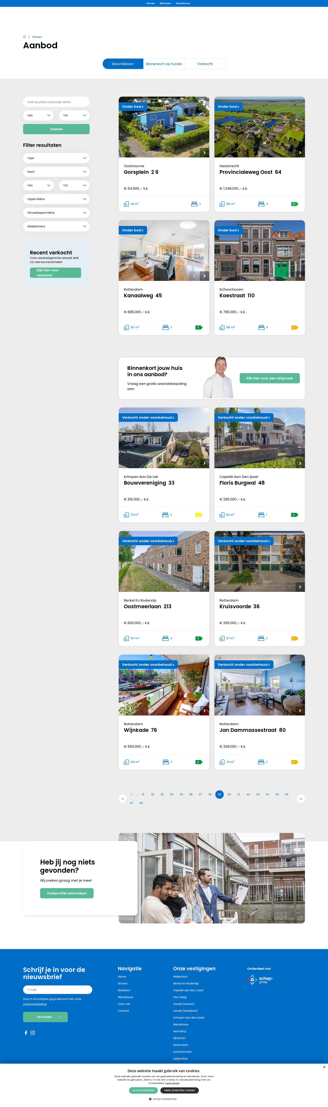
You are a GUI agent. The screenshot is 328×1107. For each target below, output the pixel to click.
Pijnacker (179, 1038)
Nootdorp (179, 1031)
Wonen (151, 3)
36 (191, 794)
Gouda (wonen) (183, 1004)
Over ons (124, 1004)
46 (286, 794)
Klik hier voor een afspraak (270, 378)
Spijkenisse (180, 1059)
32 (152, 794)
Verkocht (205, 63)
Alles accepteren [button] (143, 1090)
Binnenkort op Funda (164, 63)
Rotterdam (180, 1045)
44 (267, 794)
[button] (164, 1099)
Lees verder (173, 1083)
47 (131, 803)
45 (277, 794)
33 (162, 794)
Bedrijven (165, 3)
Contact (123, 1011)
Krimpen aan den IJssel (188, 1018)
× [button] (324, 1067)
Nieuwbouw (183, 3)
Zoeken (56, 129)
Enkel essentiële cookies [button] (179, 1090)
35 (181, 794)
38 (210, 794)
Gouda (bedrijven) (185, 1011)
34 (171, 794)
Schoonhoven (182, 1052)
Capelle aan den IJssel (188, 990)
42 (248, 794)
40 (229, 794)
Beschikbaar (123, 63)
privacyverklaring (35, 1004)
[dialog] (164, 1085)
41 (238, 794)
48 (141, 803)
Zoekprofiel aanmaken (67, 893)
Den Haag (179, 997)
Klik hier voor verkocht (48, 273)
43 (257, 794)
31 (143, 794)
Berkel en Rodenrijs (186, 983)
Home (122, 977)
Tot (65, 115)
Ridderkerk (180, 977)
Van (30, 115)
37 (200, 794)
